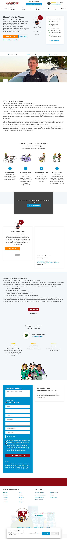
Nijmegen (21, 502)
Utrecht (4, 499)
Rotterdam (5, 495)
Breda (20, 499)
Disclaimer (28, 527)
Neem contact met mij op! (18, 455)
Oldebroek (39, 262)
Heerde (47, 262)
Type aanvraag (9, 400)
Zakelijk (17, 402)
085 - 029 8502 (37, 4)
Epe (38, 261)
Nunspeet (41, 261)
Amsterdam (5, 492)
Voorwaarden (20, 527)
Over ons (55, 9)
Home (5, 8)
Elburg (43, 262)
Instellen (54, 533)
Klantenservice (53, 497)
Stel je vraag (23, 36)
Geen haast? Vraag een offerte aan (11, 40)
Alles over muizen (24, 9)
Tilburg (20, 492)
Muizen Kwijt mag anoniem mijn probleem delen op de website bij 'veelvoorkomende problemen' (18, 441)
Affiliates (52, 495)
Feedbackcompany (57, 4)
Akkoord (46, 533)
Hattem (51, 262)
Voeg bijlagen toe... (11, 436)
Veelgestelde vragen (39, 497)
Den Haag (5, 497)
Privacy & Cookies (38, 527)
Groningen (21, 497)
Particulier (10, 402)
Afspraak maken (54, 492)
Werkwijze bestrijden (13, 9)
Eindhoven (5, 502)
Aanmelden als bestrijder (40, 495)
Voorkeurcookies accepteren (33, 205)
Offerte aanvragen (38, 499)
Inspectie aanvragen (39, 492)
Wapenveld (56, 262)
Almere (20, 495)
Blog (49, 8)
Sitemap (48, 527)
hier (37, 533)
